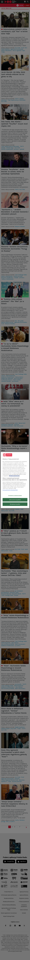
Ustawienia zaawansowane (15, 495)
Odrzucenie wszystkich (15, 499)
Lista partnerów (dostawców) (10, 490)
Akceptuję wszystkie (15, 504)
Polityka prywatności (14, 475)
